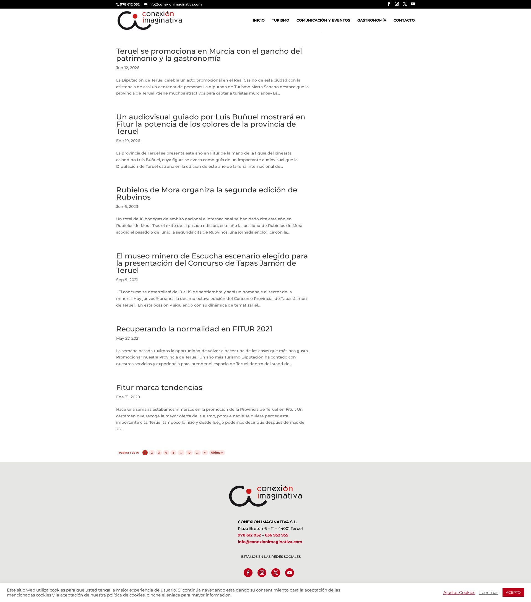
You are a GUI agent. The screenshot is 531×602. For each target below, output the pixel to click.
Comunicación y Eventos (323, 20)
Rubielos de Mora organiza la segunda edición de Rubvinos (206, 193)
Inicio (259, 20)
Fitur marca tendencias (159, 387)
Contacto (404, 20)
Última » (217, 452)
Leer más (488, 592)
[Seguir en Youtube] (289, 572)
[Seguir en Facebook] (248, 572)
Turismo (280, 20)
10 (189, 452)
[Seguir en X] (275, 572)
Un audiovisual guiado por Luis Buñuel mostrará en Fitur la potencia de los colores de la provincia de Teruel (210, 124)
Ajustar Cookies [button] (459, 592)
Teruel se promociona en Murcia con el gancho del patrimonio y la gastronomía (209, 55)
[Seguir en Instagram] (261, 572)
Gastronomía (371, 20)
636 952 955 (276, 535)
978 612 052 (249, 535)
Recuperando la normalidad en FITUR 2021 (194, 328)
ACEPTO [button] (513, 592)
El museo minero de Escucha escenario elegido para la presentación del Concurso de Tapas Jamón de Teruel (212, 263)
